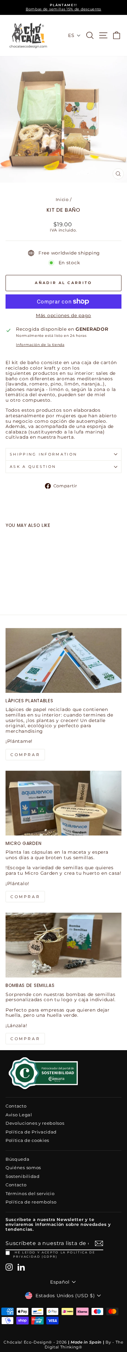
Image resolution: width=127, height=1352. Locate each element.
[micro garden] (63, 803)
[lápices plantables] (63, 660)
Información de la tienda (40, 345)
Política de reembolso (31, 1202)
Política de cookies (27, 1140)
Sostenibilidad (23, 1176)
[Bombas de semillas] (63, 945)
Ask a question (33, 466)
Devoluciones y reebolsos (35, 1123)
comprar (25, 754)
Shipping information (43, 454)
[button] (74, 35)
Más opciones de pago (63, 315)
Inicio (62, 199)
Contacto (16, 1106)
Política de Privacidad (31, 1132)
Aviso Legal (19, 1114)
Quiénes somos (23, 1167)
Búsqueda (18, 1159)
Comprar (25, 1038)
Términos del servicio (30, 1193)
